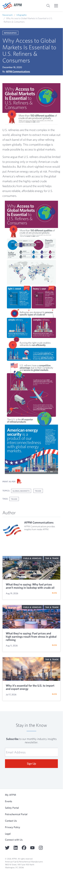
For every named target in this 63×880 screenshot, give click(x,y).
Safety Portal (12, 807)
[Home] (12, 6)
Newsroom (7, 15)
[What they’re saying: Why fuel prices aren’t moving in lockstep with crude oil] (31, 568)
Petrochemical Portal (16, 814)
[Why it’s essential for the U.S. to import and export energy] (31, 669)
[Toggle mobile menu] (56, 6)
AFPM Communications (18, 71)
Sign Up (31, 763)
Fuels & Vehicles (32, 558)
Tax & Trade (52, 558)
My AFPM (10, 794)
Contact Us (11, 820)
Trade (38, 491)
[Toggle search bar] (48, 6)
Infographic (21, 15)
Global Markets (21, 491)
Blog (54, 593)
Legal (8, 833)
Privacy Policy (12, 827)
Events (8, 801)
